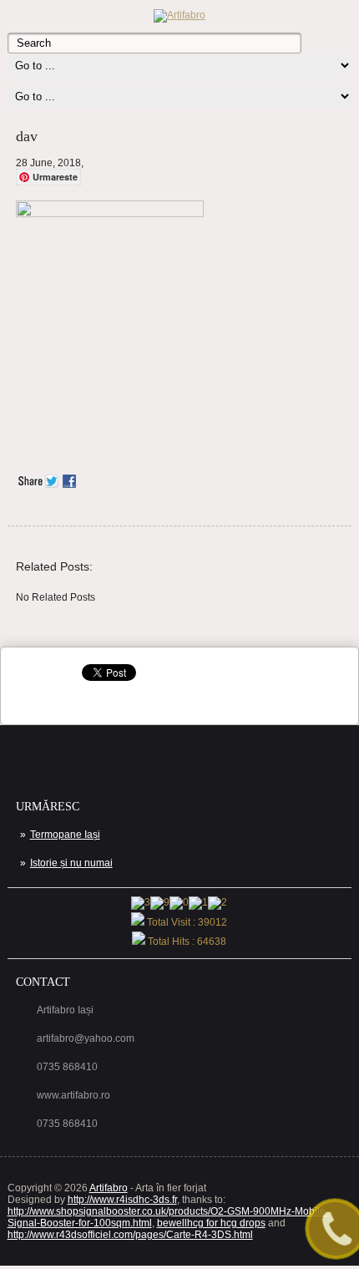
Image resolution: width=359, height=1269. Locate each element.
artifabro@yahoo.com (85, 1038)
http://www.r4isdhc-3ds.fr (122, 1200)
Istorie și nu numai (71, 863)
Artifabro (108, 1188)
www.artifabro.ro (73, 1095)
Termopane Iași (65, 834)
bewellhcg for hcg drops (211, 1223)
